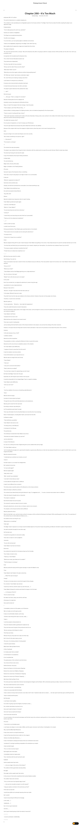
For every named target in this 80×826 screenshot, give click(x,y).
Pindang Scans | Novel (40, 3)
